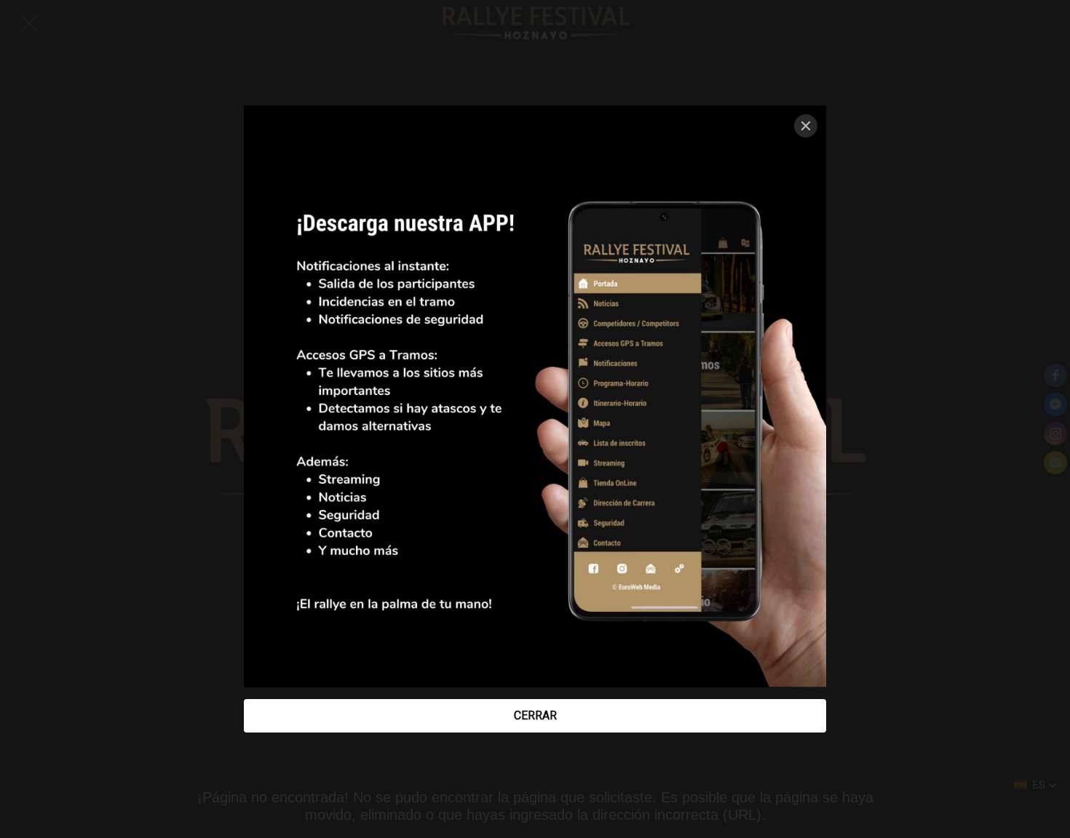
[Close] (805, 125)
